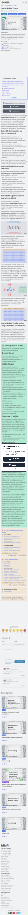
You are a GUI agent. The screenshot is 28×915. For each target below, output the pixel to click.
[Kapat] (25, 445)
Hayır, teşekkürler (14, 469)
